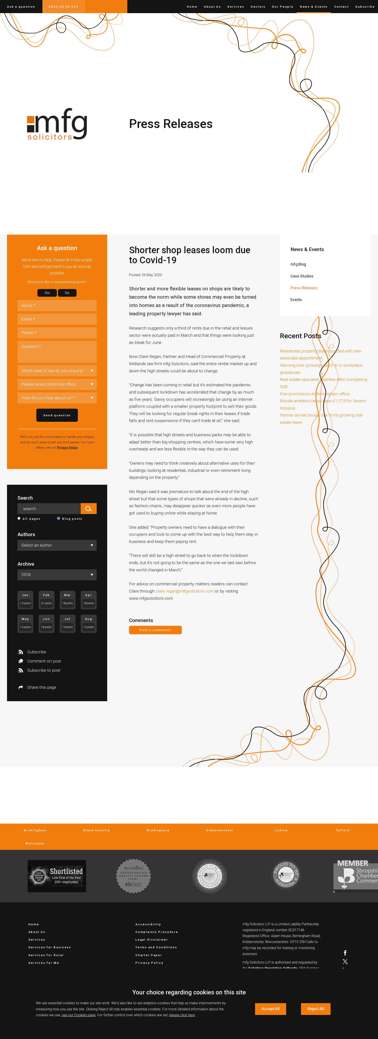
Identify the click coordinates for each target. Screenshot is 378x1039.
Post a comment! (156, 630)
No (67, 293)
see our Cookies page (79, 1015)
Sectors (258, 6)
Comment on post (44, 661)
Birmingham (35, 830)
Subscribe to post (43, 670)
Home (192, 6)
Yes (47, 293)
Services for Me (43, 962)
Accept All (271, 1009)
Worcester (35, 843)
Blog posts (72, 518)
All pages (31, 518)
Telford (343, 830)
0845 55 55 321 (63, 6)
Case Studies (301, 276)
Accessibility (148, 924)
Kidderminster (219, 830)
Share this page (41, 687)
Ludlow (281, 830)
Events (296, 300)
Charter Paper (148, 955)
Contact (341, 6)
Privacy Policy (67, 448)
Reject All (316, 1009)
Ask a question (21, 6)
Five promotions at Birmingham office (315, 393)
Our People (282, 6)
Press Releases (304, 288)
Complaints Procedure (156, 932)
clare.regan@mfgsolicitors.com (185, 591)
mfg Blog (298, 264)
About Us (212, 6)
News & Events (314, 6)
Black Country (96, 830)
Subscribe (365, 6)
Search (25, 498)
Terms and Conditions (156, 947)
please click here (182, 1015)
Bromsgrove (158, 830)
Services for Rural (46, 955)
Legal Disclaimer (151, 939)
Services (235, 6)
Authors (26, 534)
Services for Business (49, 947)
